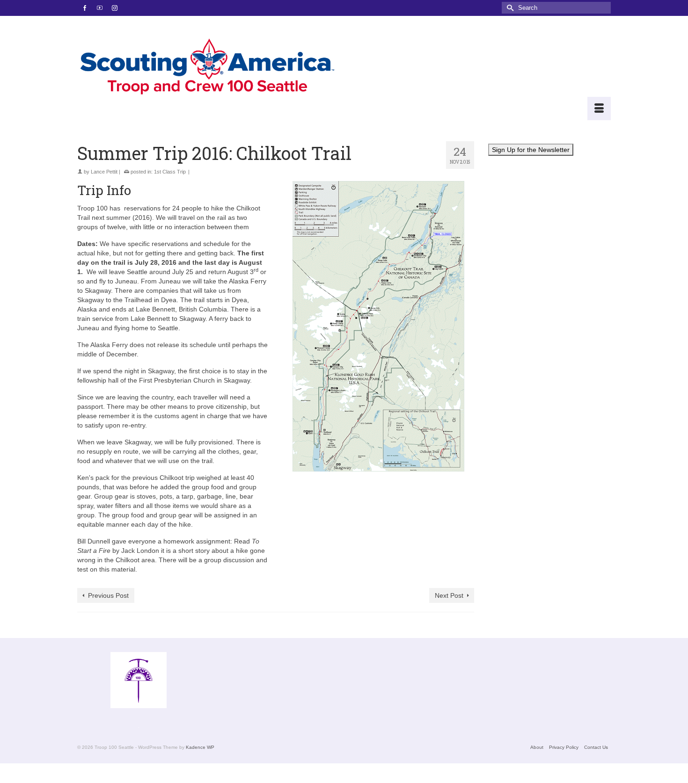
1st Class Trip (170, 171)
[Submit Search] (509, 8)
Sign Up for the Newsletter (531, 149)
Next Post (449, 595)
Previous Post (108, 595)
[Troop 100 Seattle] (207, 68)
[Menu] (599, 108)
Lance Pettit (104, 171)
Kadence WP (200, 747)
